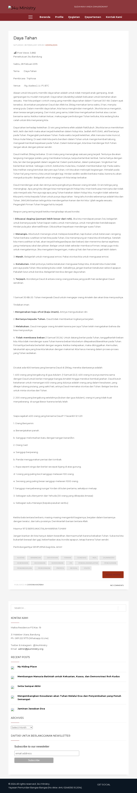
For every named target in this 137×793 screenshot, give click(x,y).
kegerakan (39, 563)
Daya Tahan (25, 38)
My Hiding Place (27, 666)
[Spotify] (125, 6)
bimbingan (36, 558)
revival (74, 568)
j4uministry (108, 558)
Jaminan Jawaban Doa (31, 708)
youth (87, 568)
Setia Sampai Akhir (29, 686)
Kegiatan (74, 17)
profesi (60, 568)
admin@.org (30, 649)
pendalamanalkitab (88, 563)
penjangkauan (24, 568)
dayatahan (52, 558)
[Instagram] (119, 6)
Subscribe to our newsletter (31, 746)
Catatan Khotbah (35, 585)
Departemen (93, 17)
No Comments (117, 585)
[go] (122, 608)
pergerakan (44, 568)
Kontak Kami (114, 17)
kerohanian (57, 563)
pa (71, 563)
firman (67, 558)
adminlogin (51, 45)
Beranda (45, 17)
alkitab (20, 558)
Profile (59, 17)
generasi (81, 558)
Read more (113, 574)
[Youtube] (113, 6)
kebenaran (22, 563)
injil (95, 558)
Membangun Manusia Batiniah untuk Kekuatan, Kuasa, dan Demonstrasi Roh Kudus (69, 676)
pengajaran (110, 563)
